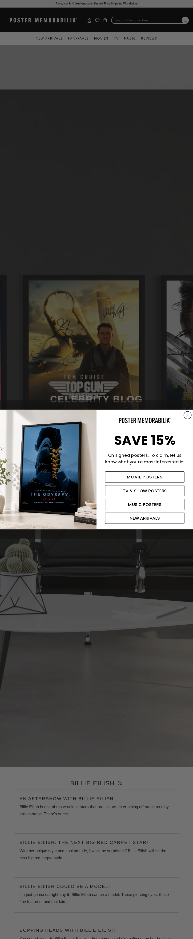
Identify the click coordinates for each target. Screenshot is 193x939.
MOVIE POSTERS (145, 477)
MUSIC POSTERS (144, 505)
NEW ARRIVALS (145, 518)
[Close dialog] (187, 415)
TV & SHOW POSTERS (145, 491)
